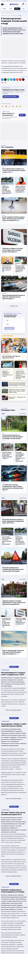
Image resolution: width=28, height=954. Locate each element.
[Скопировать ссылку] (5, 82)
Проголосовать (9, 328)
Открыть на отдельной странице (14, 710)
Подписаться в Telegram (11, 96)
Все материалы (23, 413)
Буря (3, 413)
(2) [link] (13, 298)
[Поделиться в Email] (2, 82)
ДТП (3, 498)
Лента (11, 8)
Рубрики (16, 8)
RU (2, 4)
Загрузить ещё (14, 306)
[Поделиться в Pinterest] (20, 79)
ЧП (2, 579)
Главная (2, 12)
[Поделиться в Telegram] (11, 79)
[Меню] (25, 4)
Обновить (23, 409)
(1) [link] (10, 270)
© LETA (19, 15)
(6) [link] (8, 172)
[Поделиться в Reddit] (17, 79)
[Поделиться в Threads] (23, 79)
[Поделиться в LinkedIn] (14, 79)
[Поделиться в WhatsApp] (8, 79)
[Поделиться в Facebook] (2, 79)
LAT (5, 4)
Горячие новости (9, 12)
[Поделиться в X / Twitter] (5, 79)
